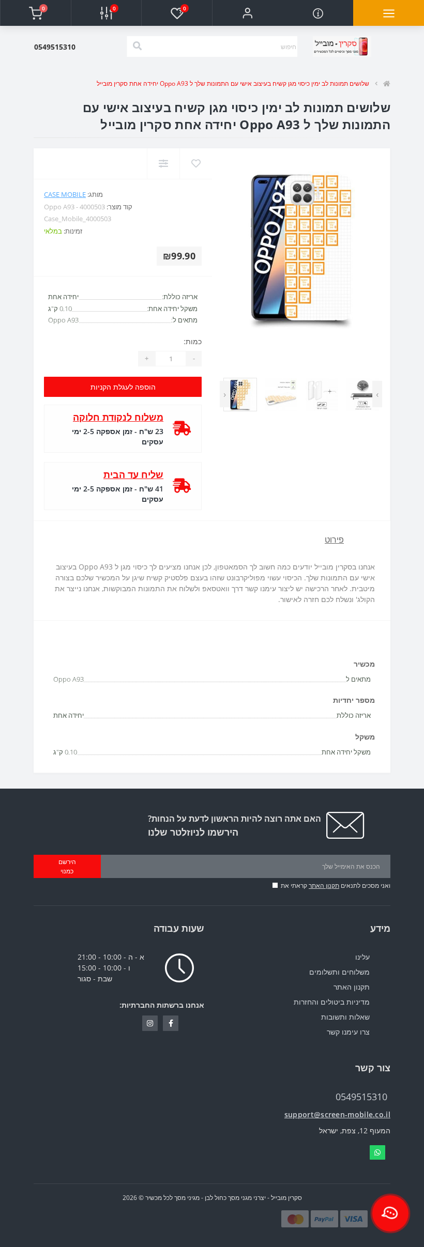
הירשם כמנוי (67, 866)
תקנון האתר (324, 885)
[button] (247, 13)
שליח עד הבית (133, 474)
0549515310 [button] (361, 1097)
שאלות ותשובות (345, 1017)
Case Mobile (65, 194)
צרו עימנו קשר (348, 1032)
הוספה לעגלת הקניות (123, 387)
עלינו (362, 957)
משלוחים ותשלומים (339, 972)
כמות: (193, 341)
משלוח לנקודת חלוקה (118, 417)
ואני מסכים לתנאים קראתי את (335, 885)
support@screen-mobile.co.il (337, 1114)
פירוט (334, 539)
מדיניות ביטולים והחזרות (332, 1002)
